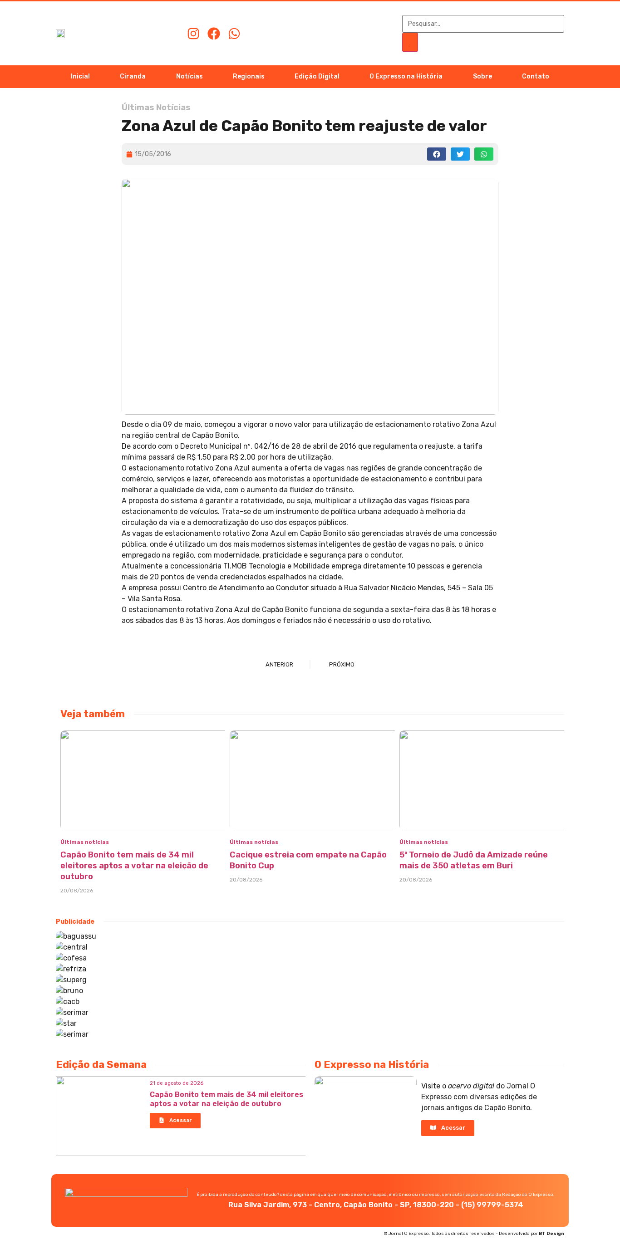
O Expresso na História (406, 76)
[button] (436, 154)
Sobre (482, 76)
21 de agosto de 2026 (176, 1083)
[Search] (410, 42)
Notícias (189, 76)
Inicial (80, 76)
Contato (535, 76)
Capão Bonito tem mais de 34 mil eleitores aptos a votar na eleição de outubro (134, 866)
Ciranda (133, 76)
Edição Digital (317, 76)
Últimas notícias (84, 842)
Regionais (249, 76)
